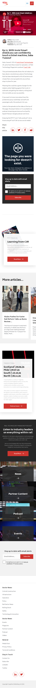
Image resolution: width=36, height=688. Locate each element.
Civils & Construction (9, 591)
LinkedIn (5, 665)
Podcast (5, 632)
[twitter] (21, 674)
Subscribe (5, 662)
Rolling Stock (6, 608)
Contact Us (6, 658)
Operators (5, 598)
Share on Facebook (25, 130)
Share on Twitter (19, 130)
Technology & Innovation (10, 614)
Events (4, 622)
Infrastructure (6, 595)
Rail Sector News (7, 604)
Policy (4, 601)
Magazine (5, 626)
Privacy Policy (6, 647)
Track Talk (26, 67)
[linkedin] (15, 674)
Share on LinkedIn (12, 130)
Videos (4, 635)
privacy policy (21, 193)
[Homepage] (5, 3)
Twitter (4, 668)
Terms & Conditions (8, 650)
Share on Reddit (31, 130)
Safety (4, 611)
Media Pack (6, 644)
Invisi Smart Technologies (24, 62)
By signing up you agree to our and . (19, 192)
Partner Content (7, 629)
